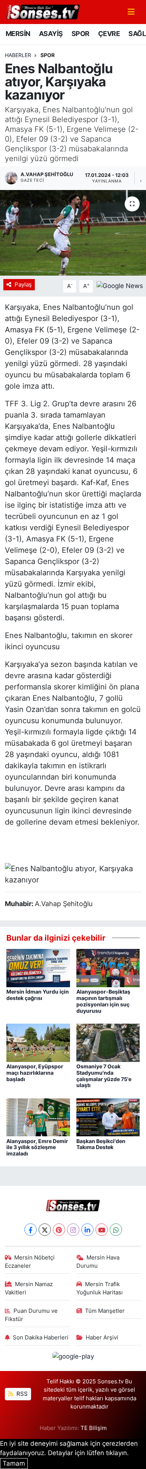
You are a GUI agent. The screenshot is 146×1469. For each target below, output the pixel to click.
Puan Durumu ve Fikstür (31, 1315)
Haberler (18, 55)
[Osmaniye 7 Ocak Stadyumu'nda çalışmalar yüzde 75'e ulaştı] (108, 1042)
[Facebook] (30, 1229)
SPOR (80, 34)
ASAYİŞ (51, 34)
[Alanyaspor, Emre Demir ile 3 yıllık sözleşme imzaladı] (38, 1117)
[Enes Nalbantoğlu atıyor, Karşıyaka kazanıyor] (73, 233)
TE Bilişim (93, 1428)
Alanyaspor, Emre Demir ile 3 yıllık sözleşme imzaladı (37, 1147)
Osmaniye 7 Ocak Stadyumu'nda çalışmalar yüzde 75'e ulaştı (103, 1075)
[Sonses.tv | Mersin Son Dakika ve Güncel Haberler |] (42, 11)
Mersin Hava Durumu (98, 1261)
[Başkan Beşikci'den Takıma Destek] (108, 1117)
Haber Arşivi (102, 1337)
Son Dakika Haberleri (41, 1337)
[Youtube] (101, 1229)
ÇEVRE (109, 34)
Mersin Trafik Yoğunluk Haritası (99, 1288)
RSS (21, 1394)
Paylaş (23, 284)
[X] (45, 1229)
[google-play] (73, 1358)
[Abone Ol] (120, 286)
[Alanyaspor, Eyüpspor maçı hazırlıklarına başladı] (38, 1042)
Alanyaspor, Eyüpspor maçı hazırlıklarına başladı (34, 1072)
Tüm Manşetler (105, 1311)
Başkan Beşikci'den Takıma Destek (100, 1144)
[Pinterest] (59, 1229)
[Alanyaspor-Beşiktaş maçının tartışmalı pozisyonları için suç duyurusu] (108, 967)
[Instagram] (73, 1229)
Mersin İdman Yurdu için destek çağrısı (37, 994)
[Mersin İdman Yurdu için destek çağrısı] (38, 967)
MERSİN (18, 34)
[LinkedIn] (87, 1229)
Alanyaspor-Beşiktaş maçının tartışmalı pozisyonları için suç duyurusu (103, 1001)
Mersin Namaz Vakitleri (29, 1288)
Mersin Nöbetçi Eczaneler (30, 1261)
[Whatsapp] (116, 1229)
